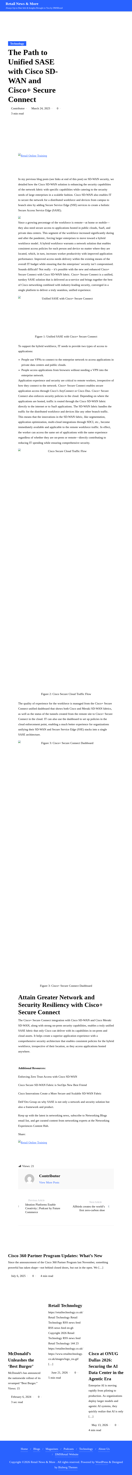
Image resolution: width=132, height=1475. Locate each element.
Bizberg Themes (67, 1467)
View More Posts (49, 1182)
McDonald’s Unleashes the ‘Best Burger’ (21, 1360)
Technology (17, 43)
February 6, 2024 (21, 1396)
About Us (104, 1448)
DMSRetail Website (66, 1454)
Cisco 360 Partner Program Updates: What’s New (55, 1255)
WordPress (101, 1462)
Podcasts (69, 1448)
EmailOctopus (39, 1454)
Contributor (17, 108)
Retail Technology (65, 1305)
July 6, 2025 (18, 1275)
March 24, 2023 (41, 108)
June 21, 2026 (60, 1372)
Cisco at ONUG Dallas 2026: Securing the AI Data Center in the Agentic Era (106, 1366)
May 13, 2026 (100, 1425)
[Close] (65, 1413)
